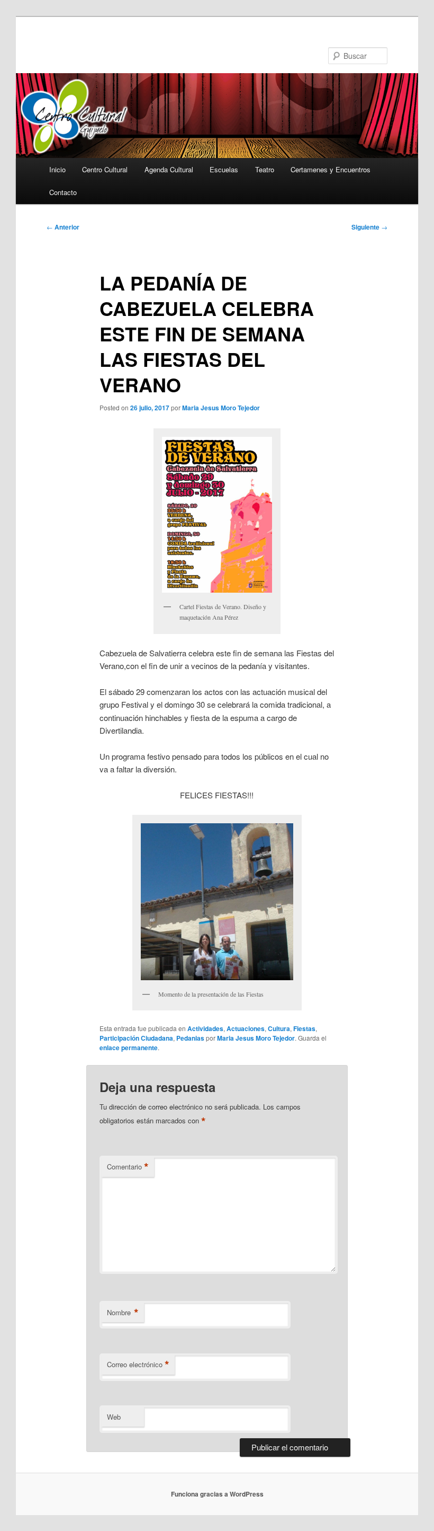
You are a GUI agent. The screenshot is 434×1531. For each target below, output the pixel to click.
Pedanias (190, 1038)
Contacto (63, 192)
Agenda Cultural (168, 169)
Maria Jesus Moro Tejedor (221, 407)
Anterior (63, 227)
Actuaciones (246, 1028)
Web (114, 1417)
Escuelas (224, 169)
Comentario (128, 1166)
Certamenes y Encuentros (330, 169)
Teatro (264, 169)
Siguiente (369, 227)
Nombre (123, 1312)
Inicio (57, 169)
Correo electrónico (138, 1364)
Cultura (279, 1028)
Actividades (205, 1028)
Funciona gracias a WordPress (217, 1494)
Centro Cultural (105, 169)
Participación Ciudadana (136, 1038)
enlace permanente (129, 1047)
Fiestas (304, 1028)
